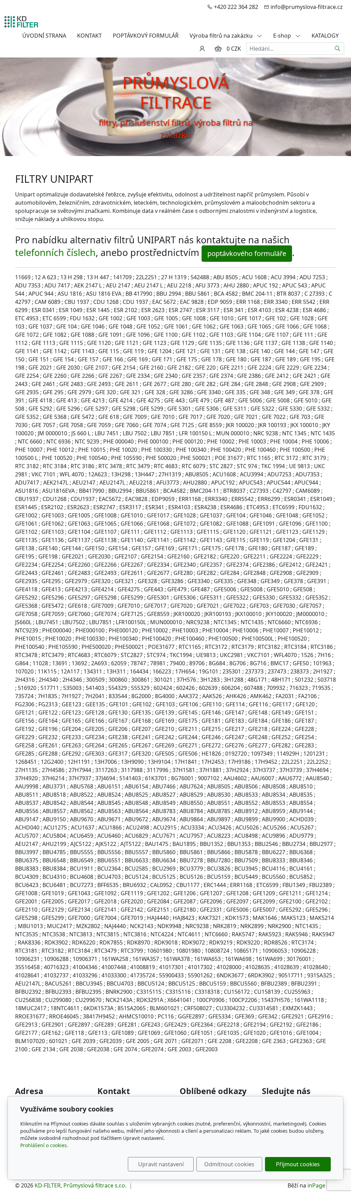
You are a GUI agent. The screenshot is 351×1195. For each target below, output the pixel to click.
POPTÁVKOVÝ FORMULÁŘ (146, 35)
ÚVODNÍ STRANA (44, 35)
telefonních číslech (55, 252)
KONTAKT (89, 35)
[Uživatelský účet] (202, 48)
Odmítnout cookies (229, 1164)
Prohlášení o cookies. (44, 1145)
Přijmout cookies (298, 1164)
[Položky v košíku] (218, 48)
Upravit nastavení (161, 1164)
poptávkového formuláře (246, 253)
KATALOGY (325, 35)
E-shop (282, 35)
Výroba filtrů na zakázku (222, 35)
